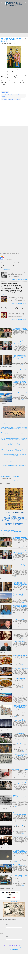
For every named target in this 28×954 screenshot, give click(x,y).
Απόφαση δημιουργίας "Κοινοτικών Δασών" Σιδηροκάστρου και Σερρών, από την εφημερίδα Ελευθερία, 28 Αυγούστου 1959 (14, 428)
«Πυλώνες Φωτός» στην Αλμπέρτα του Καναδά (20, 720)
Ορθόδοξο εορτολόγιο (5, 529)
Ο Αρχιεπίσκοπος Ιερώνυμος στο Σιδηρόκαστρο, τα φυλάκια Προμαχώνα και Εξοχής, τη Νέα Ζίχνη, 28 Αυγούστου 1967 (14, 422)
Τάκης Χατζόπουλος (20, 619)
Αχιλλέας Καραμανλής (20, 641)
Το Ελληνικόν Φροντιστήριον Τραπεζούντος (20, 755)
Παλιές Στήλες (14, 901)
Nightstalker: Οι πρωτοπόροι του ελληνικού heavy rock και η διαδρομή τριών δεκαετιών (20, 813)
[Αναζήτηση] (26, 3)
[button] (26, 39)
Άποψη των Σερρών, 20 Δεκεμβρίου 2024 (20, 370)
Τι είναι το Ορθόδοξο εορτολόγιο (7, 530)
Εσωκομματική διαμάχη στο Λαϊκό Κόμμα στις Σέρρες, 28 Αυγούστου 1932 (14, 455)
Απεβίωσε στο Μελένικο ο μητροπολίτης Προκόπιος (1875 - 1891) (14, 471)
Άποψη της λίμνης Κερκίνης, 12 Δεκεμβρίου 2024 (20, 393)
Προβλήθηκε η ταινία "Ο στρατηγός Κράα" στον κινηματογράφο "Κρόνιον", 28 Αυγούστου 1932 (14, 450)
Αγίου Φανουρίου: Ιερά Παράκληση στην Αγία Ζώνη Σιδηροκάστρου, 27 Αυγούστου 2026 (20, 566)
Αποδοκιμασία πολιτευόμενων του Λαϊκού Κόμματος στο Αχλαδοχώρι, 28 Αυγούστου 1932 (14, 460)
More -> (16, 352)
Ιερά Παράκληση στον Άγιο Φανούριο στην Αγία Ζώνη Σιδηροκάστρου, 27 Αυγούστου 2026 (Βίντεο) (20, 357)
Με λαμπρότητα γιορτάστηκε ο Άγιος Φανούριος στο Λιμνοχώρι (20, 329)
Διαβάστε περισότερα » (19, 279)
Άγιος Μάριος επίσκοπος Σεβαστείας (12, 308)
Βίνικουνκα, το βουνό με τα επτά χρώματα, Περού (20, 693)
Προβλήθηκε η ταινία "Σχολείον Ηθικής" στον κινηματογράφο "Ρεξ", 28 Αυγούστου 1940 (14, 444)
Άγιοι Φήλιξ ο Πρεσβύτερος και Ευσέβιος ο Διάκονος (12, 95)
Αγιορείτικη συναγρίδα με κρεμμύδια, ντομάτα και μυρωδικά (20, 668)
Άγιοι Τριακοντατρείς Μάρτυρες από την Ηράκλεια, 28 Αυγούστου (14, 515)
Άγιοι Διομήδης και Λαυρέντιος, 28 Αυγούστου (14, 518)
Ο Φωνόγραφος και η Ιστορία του (20, 769)
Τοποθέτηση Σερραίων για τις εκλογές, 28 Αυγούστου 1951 (14, 465)
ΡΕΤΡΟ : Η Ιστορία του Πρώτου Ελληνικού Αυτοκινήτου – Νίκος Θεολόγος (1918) (20, 796)
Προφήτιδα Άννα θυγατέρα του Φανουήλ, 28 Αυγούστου (14, 519)
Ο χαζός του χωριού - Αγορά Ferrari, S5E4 (20, 876)
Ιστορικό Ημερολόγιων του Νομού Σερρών (9, 476)
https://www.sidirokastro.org (14, 947)
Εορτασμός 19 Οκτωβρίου (14, 99)
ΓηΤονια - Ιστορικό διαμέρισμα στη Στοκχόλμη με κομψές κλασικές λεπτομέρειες (20, 706)
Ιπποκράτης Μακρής (20, 630)
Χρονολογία (17, 481)
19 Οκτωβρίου (5, 92)
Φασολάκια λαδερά (20, 678)
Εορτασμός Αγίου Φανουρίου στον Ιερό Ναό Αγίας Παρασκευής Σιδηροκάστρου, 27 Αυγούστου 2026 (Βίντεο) (20, 595)
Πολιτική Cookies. (14, 949)
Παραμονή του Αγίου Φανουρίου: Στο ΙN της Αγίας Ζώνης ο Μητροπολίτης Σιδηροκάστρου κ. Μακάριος (20, 342)
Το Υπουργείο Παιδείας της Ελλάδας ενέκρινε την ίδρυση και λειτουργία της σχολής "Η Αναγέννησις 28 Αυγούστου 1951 (14, 439)
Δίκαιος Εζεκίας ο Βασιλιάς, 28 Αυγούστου (14, 523)
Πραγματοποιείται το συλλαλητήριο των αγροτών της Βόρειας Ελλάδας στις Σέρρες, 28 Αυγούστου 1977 (14, 433)
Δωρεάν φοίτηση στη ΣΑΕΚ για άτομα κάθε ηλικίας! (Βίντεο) (20, 606)
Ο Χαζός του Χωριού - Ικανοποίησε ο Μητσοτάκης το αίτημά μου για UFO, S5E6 (20, 851)
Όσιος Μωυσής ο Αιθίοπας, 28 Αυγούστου (14, 524)
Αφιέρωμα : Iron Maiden (20, 825)
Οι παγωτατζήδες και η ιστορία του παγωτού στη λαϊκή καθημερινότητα (20, 782)
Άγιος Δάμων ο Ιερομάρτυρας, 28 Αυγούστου (14, 517)
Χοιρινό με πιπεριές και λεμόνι (20, 655)
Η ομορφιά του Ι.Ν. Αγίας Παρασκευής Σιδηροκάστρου (20, 382)
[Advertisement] (14, 21)
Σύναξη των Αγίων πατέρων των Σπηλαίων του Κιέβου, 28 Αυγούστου (14, 521)
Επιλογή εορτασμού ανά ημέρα (14, 531)
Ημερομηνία (11, 481)
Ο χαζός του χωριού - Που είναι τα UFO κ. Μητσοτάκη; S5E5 (20, 865)
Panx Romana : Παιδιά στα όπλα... (20, 836)
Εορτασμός (4, 99)
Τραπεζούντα (20, 743)
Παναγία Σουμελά (20, 733)
